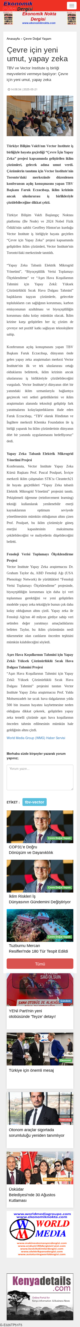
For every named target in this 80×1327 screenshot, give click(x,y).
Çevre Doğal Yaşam (37, 38)
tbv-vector (34, 802)
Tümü (40, 964)
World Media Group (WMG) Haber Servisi (36, 738)
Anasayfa (13, 38)
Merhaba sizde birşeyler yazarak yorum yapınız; (36, 755)
